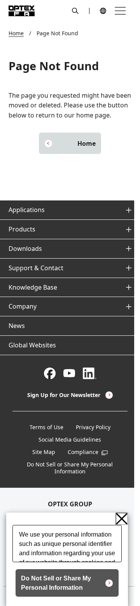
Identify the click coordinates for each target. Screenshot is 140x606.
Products (22, 229)
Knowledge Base (33, 287)
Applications (27, 209)
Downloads (25, 248)
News (17, 325)
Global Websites (32, 345)
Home (16, 33)
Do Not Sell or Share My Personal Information (70, 468)
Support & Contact (36, 268)
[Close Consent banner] (122, 519)
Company (23, 306)
